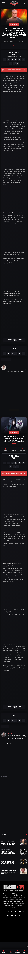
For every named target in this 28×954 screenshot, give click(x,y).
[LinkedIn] (15, 59)
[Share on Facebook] (4, 353)
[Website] (8, 744)
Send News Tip (9, 920)
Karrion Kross (6, 359)
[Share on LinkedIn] (12, 353)
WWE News (14, 24)
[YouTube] (23, 59)
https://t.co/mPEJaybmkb (11, 296)
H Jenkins (6, 444)
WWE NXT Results (5, 849)
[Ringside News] (14, 3)
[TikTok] (16, 915)
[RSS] (20, 915)
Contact (22, 924)
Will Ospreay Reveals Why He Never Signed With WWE (8, 872)
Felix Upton (7, 41)
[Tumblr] (24, 912)
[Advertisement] (14, 200)
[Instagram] (10, 63)
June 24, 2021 (7, 303)
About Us (15, 924)
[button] (25, 3)
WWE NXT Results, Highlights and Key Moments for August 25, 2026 (8, 853)
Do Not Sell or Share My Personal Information (14, 939)
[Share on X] (8, 353)
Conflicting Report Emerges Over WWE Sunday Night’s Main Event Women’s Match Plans (8, 862)
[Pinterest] (19, 59)
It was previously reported (11, 213)
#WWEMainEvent (8, 293)
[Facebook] (4, 59)
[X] (8, 59)
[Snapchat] (14, 63)
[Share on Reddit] (19, 353)
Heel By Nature (18, 514)
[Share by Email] (23, 353)
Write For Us (19, 920)
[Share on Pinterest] (15, 353)
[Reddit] (17, 63)
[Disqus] (14, 800)
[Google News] (12, 59)
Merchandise (7, 924)
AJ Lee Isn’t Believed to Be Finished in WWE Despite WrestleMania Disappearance (8, 843)
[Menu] (3, 3)
